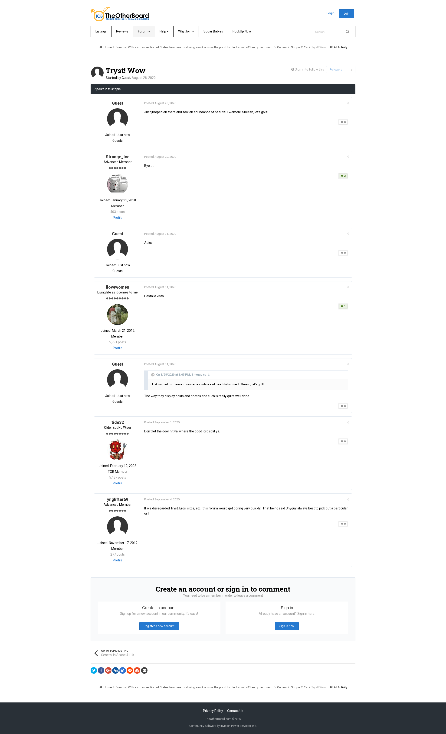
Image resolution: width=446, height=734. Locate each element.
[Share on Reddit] (130, 670)
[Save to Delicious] (122, 670)
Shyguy (197, 374)
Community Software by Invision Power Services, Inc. (223, 726)
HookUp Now (242, 31)
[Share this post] (348, 103)
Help (163, 31)
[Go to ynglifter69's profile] (117, 526)
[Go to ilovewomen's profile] (117, 314)
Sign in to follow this (309, 69)
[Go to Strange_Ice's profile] (117, 184)
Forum (143, 31)
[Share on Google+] (108, 670)
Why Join (185, 31)
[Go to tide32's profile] (117, 449)
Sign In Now (286, 626)
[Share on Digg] (115, 670)
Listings (101, 31)
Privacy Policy (213, 711)
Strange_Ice (117, 156)
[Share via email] (144, 670)
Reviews (122, 31)
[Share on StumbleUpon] (137, 670)
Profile (117, 217)
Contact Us (235, 711)
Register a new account (159, 626)
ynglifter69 (117, 499)
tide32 (118, 422)
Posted (160, 103)
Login (330, 13)
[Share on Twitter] (94, 670)
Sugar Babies (213, 31)
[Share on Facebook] (101, 670)
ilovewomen (117, 287)
